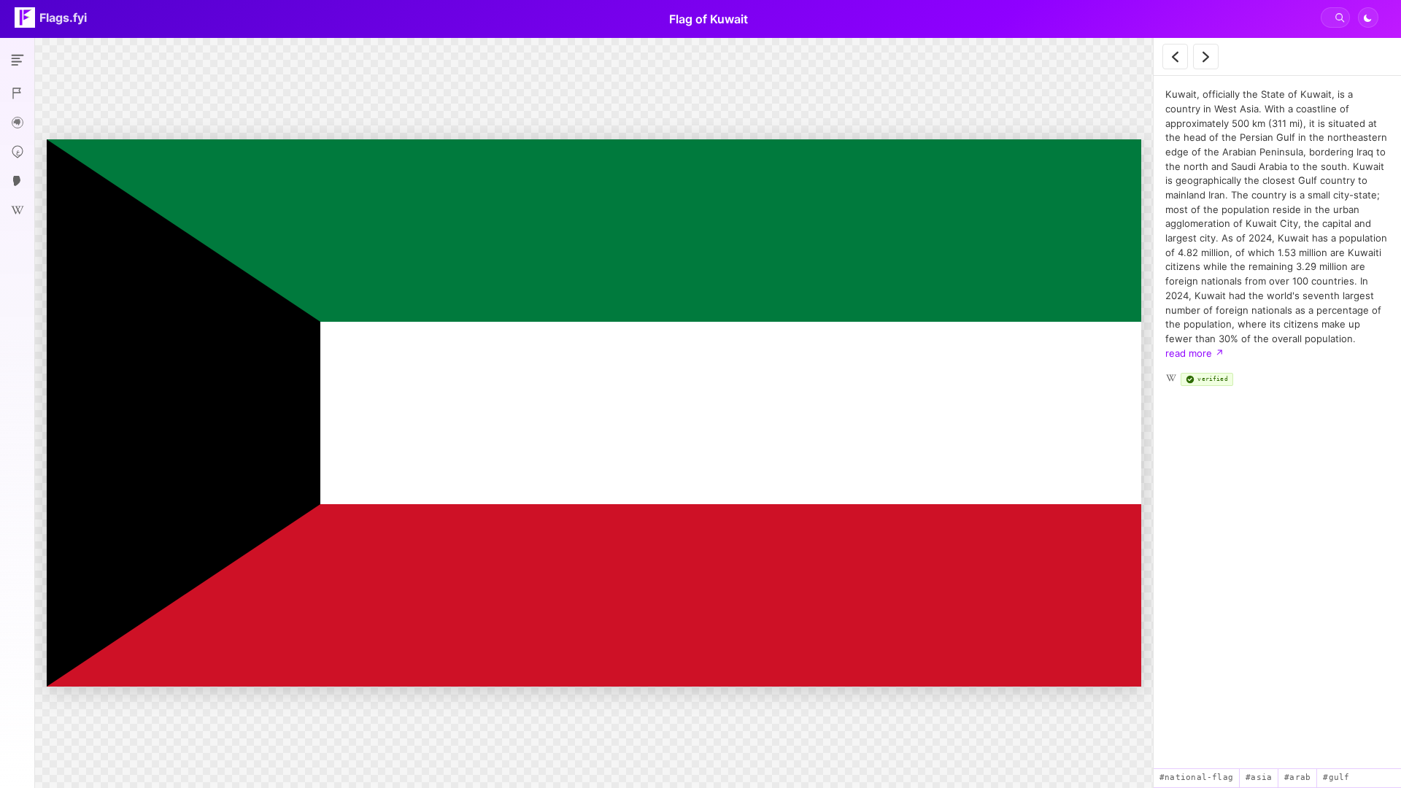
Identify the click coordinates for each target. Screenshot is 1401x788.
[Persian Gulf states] (17, 181)
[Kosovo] (1175, 56)
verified (1212, 379)
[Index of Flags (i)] (17, 60)
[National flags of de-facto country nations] (17, 93)
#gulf (1336, 777)
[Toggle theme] (1368, 17)
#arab (1297, 777)
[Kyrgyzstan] (1206, 56)
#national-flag (1196, 777)
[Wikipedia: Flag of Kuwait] (17, 210)
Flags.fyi (63, 17)
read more (1194, 353)
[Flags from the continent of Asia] (17, 122)
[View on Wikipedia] (1171, 378)
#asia (1259, 777)
